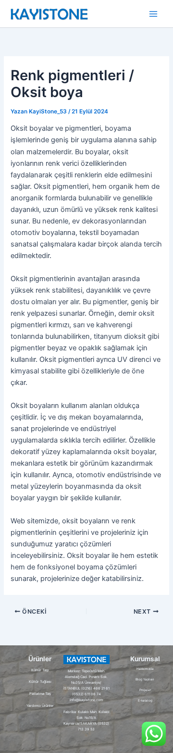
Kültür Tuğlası (40, 681)
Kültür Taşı (40, 670)
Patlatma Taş (40, 693)
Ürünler (39, 659)
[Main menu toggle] (153, 14)
